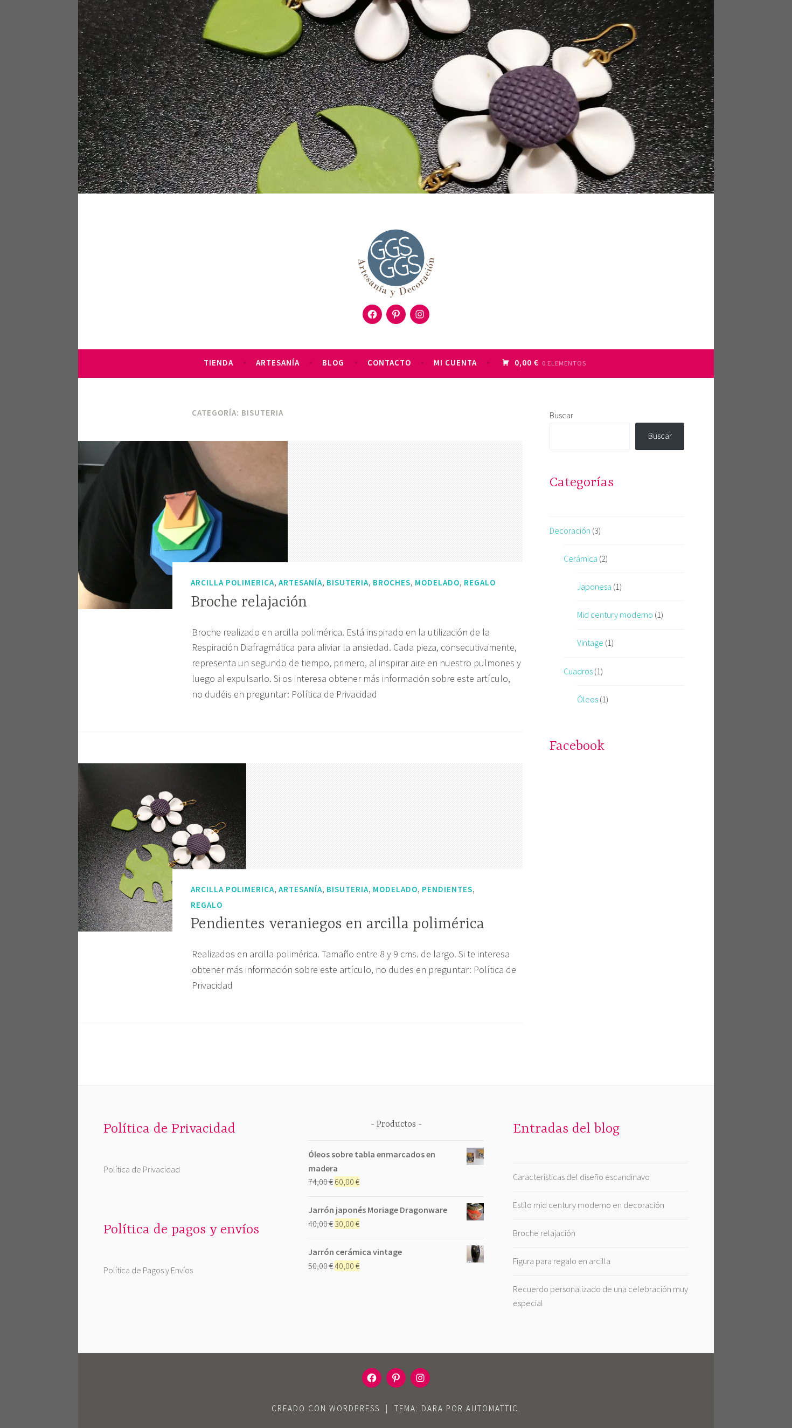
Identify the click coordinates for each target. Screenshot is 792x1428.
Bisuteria (347, 582)
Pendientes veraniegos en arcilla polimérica (337, 924)
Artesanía (278, 362)
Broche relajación (249, 602)
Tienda (218, 362)
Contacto (389, 362)
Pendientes (447, 889)
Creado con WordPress (326, 1408)
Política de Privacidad (141, 1169)
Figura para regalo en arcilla (561, 1260)
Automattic (492, 1408)
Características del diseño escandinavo (581, 1176)
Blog (333, 362)
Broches (392, 582)
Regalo (480, 582)
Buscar (561, 415)
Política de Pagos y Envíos (148, 1270)
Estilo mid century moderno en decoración (588, 1204)
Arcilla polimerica (232, 582)
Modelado (437, 582)
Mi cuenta (455, 362)
